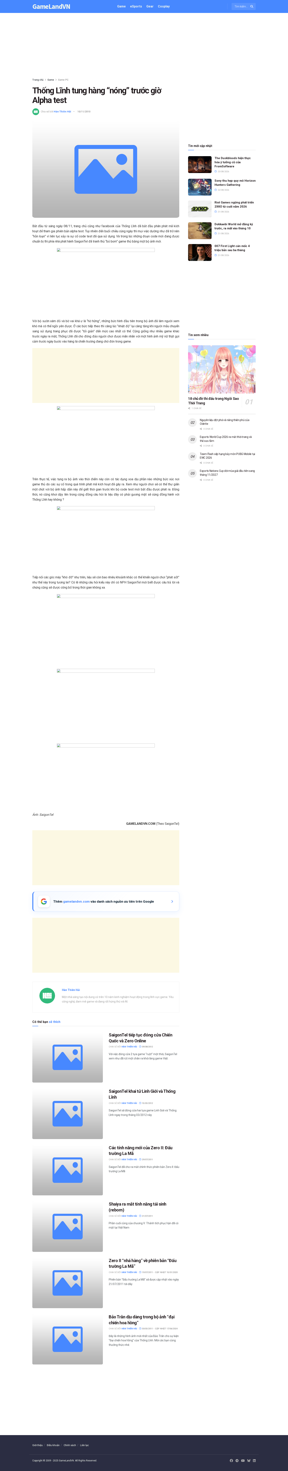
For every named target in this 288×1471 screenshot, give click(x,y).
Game (121, 6)
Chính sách (70, 1445)
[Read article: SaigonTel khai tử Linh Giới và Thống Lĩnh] (67, 1113)
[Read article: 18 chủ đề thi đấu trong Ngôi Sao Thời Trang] (222, 369)
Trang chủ (37, 79)
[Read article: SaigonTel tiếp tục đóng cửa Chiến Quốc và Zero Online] (67, 1057)
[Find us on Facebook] (231, 1460)
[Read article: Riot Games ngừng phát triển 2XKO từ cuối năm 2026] (200, 209)
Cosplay (164, 6)
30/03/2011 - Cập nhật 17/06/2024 (159, 1328)
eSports (136, 6)
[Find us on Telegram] (237, 1460)
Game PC (63, 79)
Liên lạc (84, 1445)
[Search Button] (252, 6)
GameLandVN (51, 6)
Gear (150, 6)
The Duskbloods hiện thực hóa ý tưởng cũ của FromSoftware (233, 162)
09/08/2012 (147, 1046)
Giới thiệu (37, 1445)
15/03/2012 (147, 1103)
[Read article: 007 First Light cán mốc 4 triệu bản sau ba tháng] (200, 252)
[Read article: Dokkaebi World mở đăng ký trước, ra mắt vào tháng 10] (200, 230)
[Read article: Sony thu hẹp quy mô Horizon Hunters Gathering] (200, 187)
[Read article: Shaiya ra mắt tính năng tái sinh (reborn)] (67, 1226)
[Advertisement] (144, 46)
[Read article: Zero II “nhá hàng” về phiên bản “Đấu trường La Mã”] (67, 1283)
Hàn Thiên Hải (62, 111)
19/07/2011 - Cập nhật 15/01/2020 (159, 1272)
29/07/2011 (147, 1159)
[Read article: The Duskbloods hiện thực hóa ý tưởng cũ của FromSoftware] (200, 164)
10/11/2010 (83, 111)
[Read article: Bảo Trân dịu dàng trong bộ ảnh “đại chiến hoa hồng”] (67, 1339)
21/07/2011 (147, 1216)
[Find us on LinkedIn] (254, 1460)
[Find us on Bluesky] (248, 1461)
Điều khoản (53, 1445)
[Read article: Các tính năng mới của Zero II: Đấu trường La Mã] (67, 1170)
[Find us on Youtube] (243, 1460)
